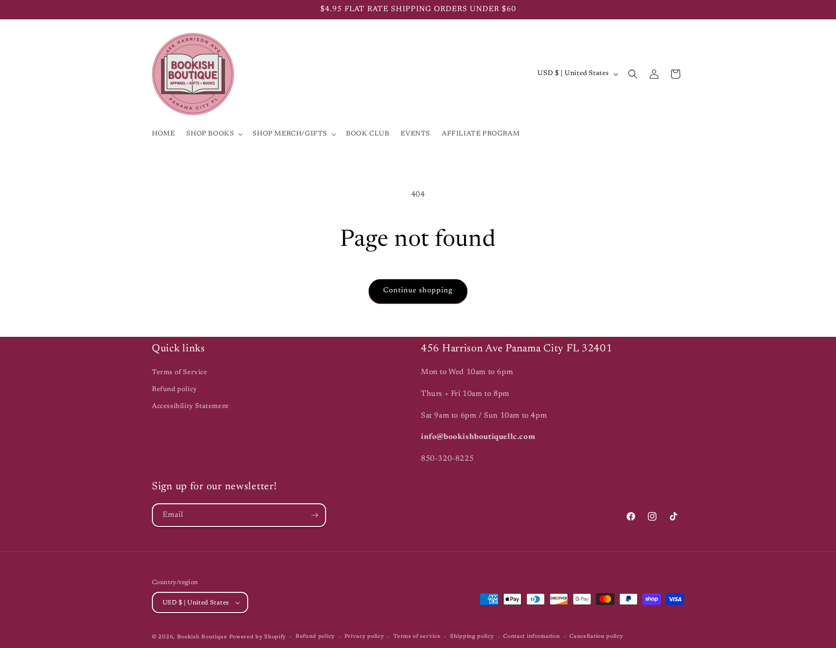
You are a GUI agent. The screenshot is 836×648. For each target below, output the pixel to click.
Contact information (531, 636)
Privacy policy (364, 636)
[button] (213, 134)
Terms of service (416, 636)
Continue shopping (418, 290)
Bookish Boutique (202, 637)
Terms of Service (180, 372)
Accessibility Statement (190, 406)
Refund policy (174, 389)
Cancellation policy (596, 636)
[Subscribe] (314, 515)
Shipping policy (472, 636)
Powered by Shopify (257, 637)
